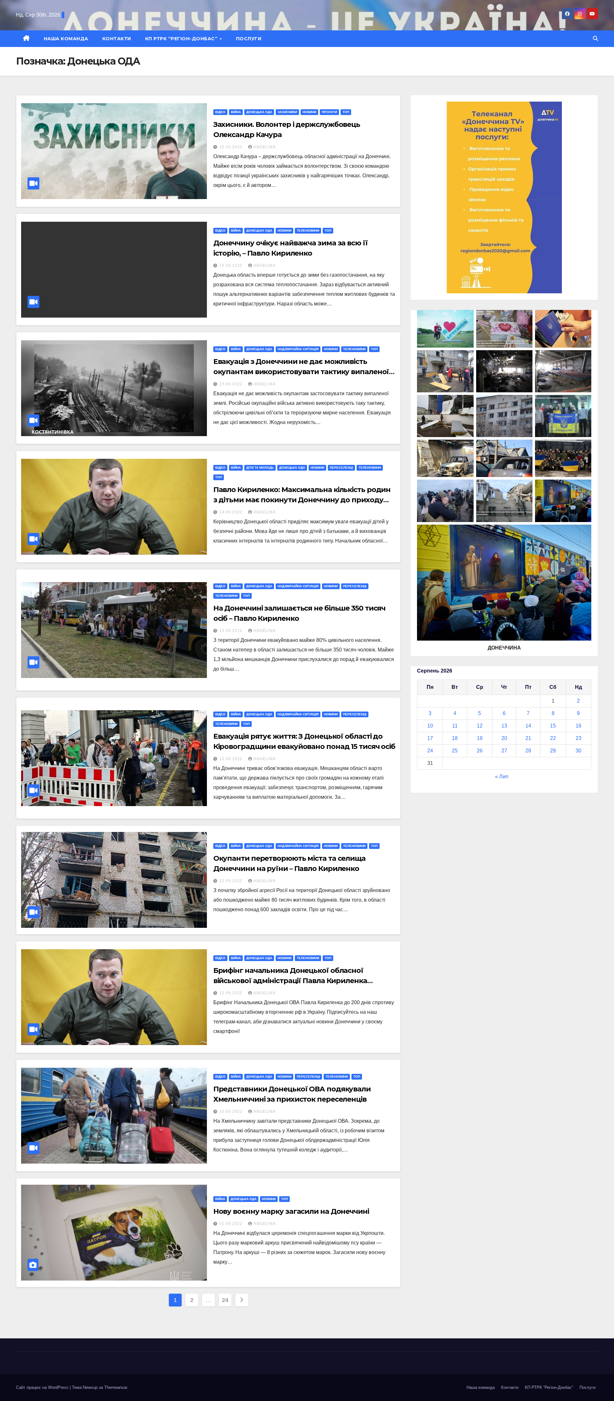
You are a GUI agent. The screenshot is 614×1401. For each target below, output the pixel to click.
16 (578, 725)
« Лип (501, 776)
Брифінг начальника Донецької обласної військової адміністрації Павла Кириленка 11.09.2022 (290, 980)
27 (504, 750)
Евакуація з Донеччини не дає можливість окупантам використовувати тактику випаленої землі (301, 371)
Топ (345, 112)
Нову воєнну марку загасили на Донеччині (291, 1211)
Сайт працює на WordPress (43, 1387)
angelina (265, 147)
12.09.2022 (231, 759)
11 (455, 725)
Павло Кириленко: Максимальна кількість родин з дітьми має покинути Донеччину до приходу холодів (302, 499)
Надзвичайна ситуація (298, 349)
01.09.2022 (231, 1223)
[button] (595, 38)
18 (455, 738)
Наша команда (66, 39)
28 (528, 750)
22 (553, 738)
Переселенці (341, 467)
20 (504, 738)
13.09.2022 (231, 630)
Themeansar (115, 1387)
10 (430, 725)
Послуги (249, 39)
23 (578, 738)
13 (504, 725)
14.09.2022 (231, 512)
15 (553, 725)
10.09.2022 (231, 1111)
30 (578, 750)
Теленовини (308, 230)
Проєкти (329, 112)
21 (528, 738)
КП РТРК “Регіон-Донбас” (182, 39)
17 (430, 738)
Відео (220, 112)
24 (225, 1300)
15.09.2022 (231, 147)
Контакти (116, 39)
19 (480, 738)
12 (480, 725)
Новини (309, 112)
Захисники (287, 112)
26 (480, 750)
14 (528, 725)
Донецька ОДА (259, 112)
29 (553, 750)
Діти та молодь (260, 467)
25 (455, 750)
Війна (236, 112)
